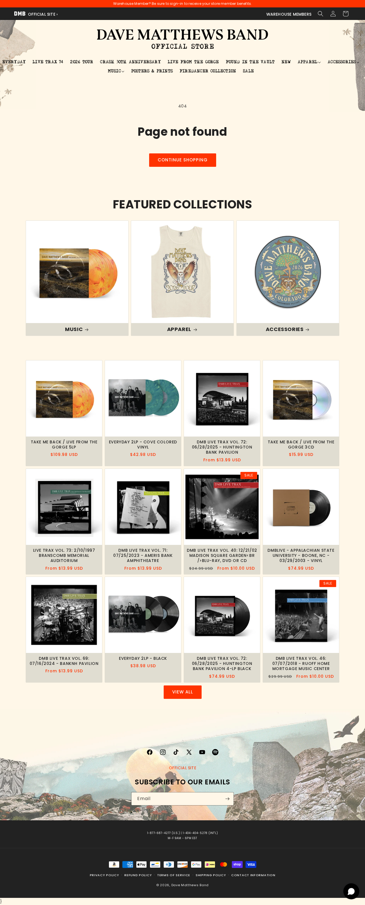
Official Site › (42, 14)
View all (182, 692)
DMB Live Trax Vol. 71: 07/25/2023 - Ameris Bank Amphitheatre (143, 555)
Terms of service (173, 875)
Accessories (284, 329)
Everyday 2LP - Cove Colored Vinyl (143, 444)
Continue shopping (183, 160)
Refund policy (138, 875)
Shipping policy (211, 875)
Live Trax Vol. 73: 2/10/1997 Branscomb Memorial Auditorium (64, 555)
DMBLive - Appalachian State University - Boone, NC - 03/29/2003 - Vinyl (300, 555)
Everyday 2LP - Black (143, 658)
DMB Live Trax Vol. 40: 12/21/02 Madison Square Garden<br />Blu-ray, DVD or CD (222, 555)
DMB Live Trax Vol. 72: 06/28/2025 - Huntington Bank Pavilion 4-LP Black (222, 663)
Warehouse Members (288, 14)
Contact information (253, 875)
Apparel (179, 329)
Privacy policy (104, 875)
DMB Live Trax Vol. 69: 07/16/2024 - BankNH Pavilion (64, 661)
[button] (320, 13)
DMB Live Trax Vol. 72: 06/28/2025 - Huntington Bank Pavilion (222, 447)
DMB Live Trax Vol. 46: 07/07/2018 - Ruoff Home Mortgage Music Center (301, 663)
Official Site (182, 768)
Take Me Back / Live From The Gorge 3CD (301, 444)
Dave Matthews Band (190, 884)
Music (74, 329)
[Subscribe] (227, 798)
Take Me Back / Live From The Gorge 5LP (64, 444)
